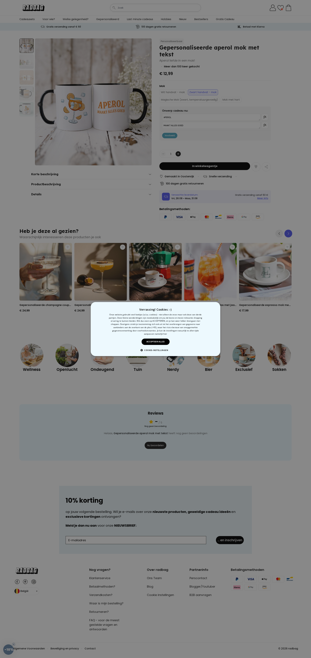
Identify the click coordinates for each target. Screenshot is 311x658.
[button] (155, 350)
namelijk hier (161, 333)
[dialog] (155, 329)
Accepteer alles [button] (155, 341)
